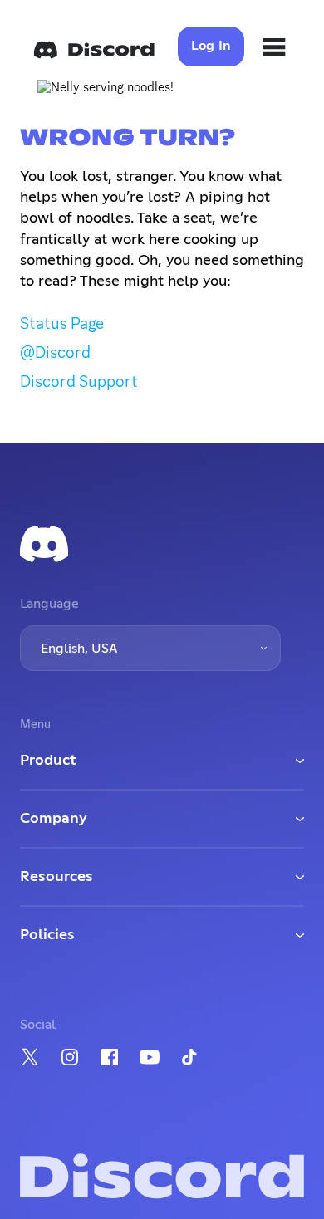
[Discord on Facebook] (110, 1057)
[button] (150, 648)
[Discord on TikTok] (189, 1057)
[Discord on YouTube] (150, 1057)
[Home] (94, 49)
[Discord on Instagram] (70, 1057)
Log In (211, 45)
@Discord (55, 352)
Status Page (62, 323)
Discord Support (79, 381)
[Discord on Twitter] (30, 1056)
